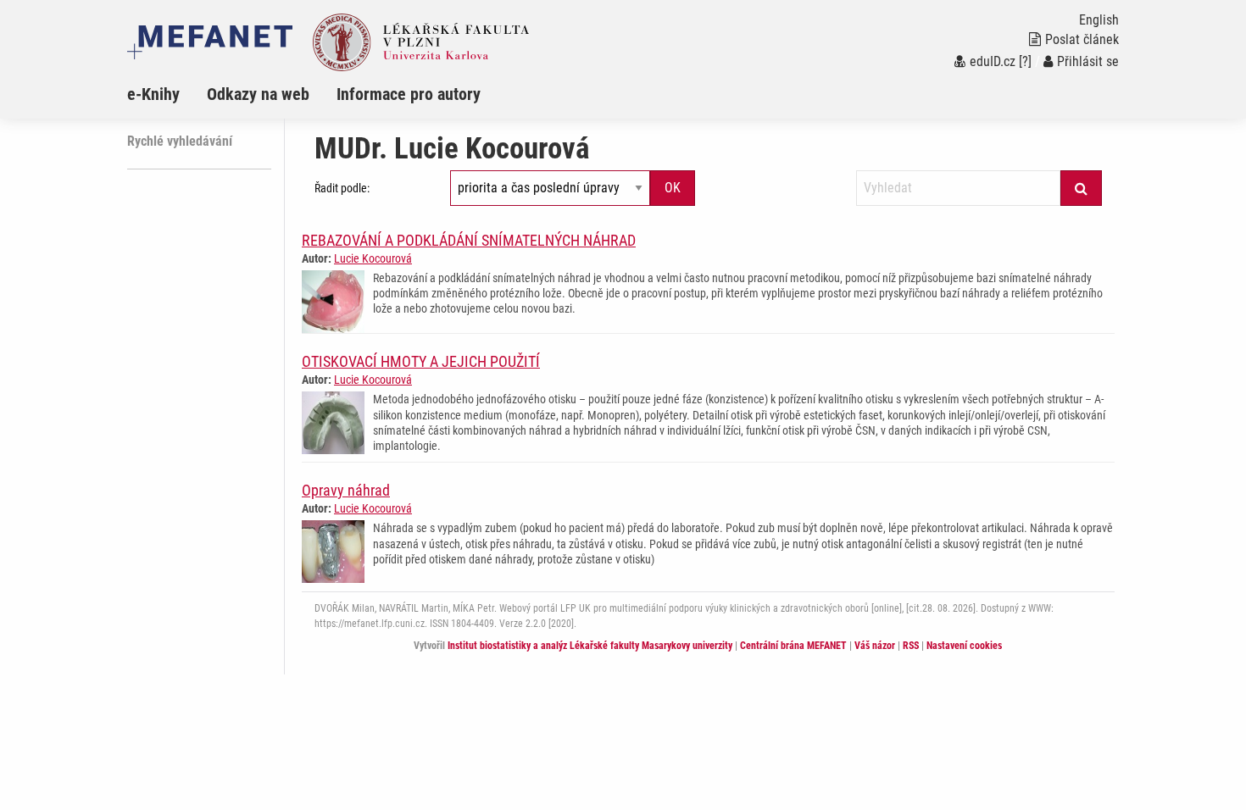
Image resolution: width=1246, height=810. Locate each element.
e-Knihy (153, 94)
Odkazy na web (258, 94)
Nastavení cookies (964, 646)
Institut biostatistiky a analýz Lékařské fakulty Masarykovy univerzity (590, 646)
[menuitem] (167, 94)
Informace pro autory (409, 94)
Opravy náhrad (346, 490)
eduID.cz (992, 61)
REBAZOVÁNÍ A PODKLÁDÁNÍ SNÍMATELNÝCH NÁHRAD (469, 240)
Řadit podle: (342, 188)
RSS (911, 646)
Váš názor (874, 646)
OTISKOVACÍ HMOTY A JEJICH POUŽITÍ (421, 361)
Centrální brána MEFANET (793, 646)
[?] (1025, 61)
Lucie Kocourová (373, 258)
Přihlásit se (1088, 61)
